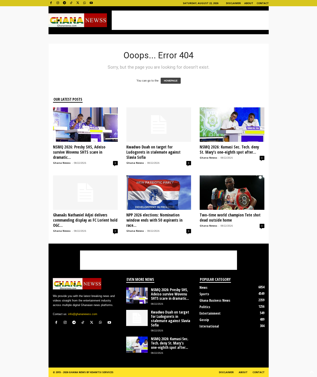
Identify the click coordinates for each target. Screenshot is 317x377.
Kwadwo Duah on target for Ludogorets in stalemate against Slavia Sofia (153, 152)
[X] (77, 3)
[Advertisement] (190, 20)
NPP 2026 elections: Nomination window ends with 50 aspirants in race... (154, 220)
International (209, 326)
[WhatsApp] (84, 3)
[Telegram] (64, 3)
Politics (204, 306)
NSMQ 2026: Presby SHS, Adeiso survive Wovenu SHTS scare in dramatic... (79, 152)
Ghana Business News (214, 300)
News (203, 287)
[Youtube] (91, 3)
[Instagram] (57, 3)
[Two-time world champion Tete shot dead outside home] (232, 192)
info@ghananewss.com (82, 314)
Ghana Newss (62, 162)
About (248, 3)
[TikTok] (71, 3)
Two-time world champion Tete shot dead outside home (230, 217)
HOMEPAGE (170, 80)
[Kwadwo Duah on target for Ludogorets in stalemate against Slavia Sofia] (158, 124)
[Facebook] (51, 3)
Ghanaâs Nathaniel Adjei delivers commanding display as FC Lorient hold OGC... (85, 220)
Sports (204, 294)
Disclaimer (233, 3)
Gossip (204, 319)
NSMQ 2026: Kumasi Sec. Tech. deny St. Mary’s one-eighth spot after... (229, 149)
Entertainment (210, 313)
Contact (263, 3)
